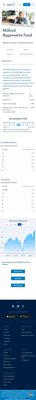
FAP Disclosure (25, 360)
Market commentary (26, 332)
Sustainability (6, 341)
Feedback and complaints (9, 358)
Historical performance (26, 54)
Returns (26, 49)
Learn (22, 329)
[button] (30, 395)
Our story (5, 329)
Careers (5, 344)
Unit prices (10, 54)
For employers (6, 338)
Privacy (5, 385)
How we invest (6, 335)
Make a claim (6, 361)
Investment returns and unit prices (28, 356)
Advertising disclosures (9, 376)
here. (26, 398)
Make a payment (7, 364)
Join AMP (5, 352)
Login (26, 4)
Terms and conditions (8, 379)
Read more (18, 271)
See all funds (18, 285)
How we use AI (7, 382)
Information (9, 49)
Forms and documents (8, 367)
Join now (18, 278)
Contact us (6, 355)
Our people (6, 332)
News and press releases (27, 335)
